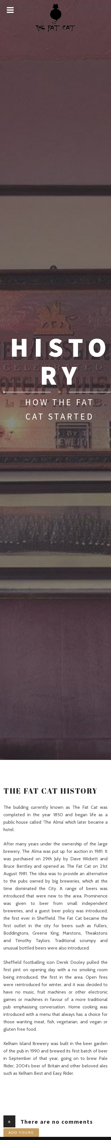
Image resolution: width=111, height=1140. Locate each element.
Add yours (21, 1132)
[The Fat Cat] (55, 17)
